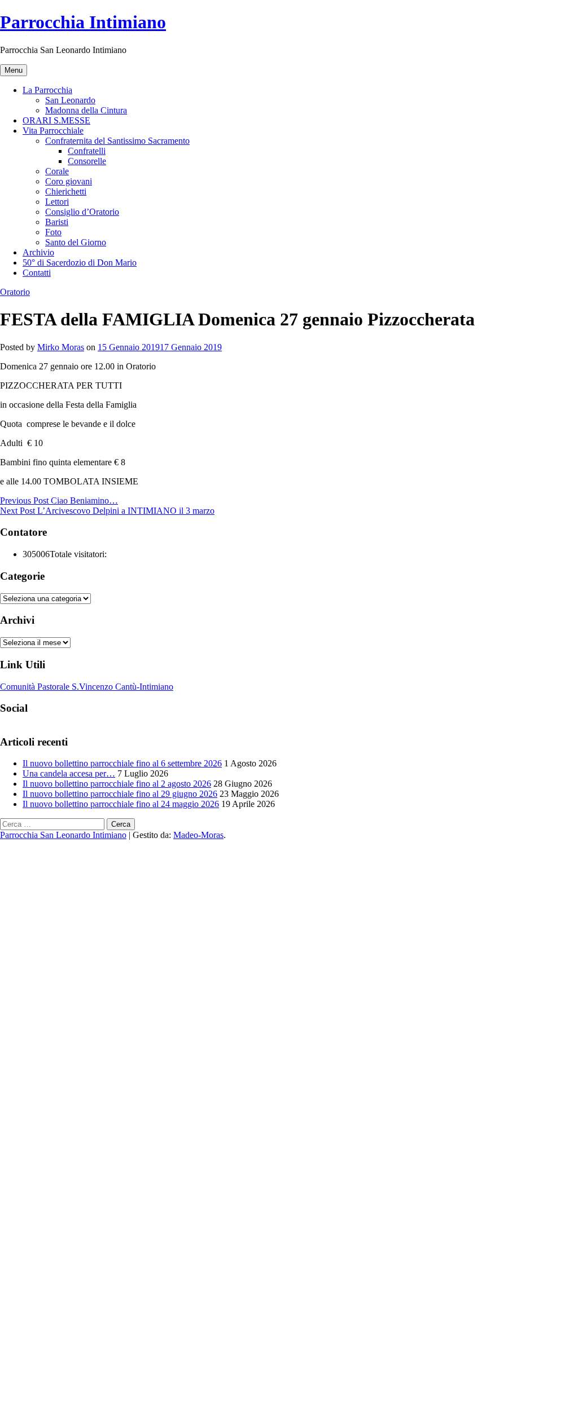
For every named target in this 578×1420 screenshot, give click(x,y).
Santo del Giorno (75, 242)
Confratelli (87, 151)
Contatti (37, 272)
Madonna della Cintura (86, 110)
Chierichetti (65, 191)
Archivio (38, 252)
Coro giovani (68, 181)
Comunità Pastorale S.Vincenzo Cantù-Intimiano (86, 686)
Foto (53, 232)
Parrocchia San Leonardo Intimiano (63, 835)
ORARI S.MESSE (56, 120)
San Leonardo (70, 100)
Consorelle (87, 161)
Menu (14, 70)
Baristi (56, 222)
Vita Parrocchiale (53, 130)
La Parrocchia (47, 90)
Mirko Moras (60, 347)
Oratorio (15, 292)
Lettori (57, 201)
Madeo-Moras (198, 835)
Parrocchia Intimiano (83, 22)
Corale (57, 171)
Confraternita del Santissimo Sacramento (117, 140)
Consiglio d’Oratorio (82, 212)
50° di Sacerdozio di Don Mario (80, 262)
